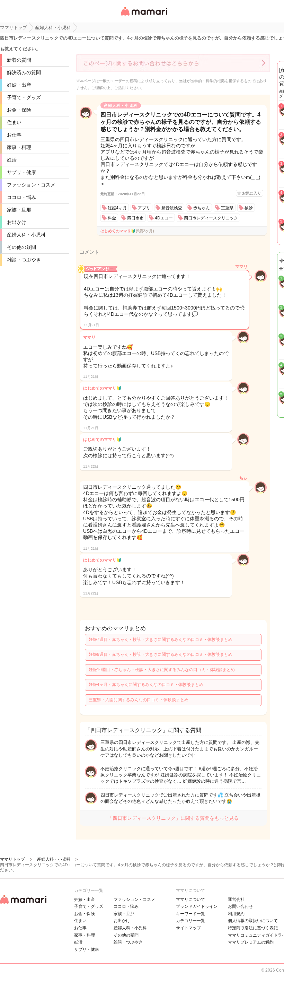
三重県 (227, 208)
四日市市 (135, 218)
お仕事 (14, 135)
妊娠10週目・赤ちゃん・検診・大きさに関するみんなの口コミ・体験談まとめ (162, 669)
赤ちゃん (201, 208)
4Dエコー (164, 218)
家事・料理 (19, 147)
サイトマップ (188, 927)
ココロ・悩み (21, 197)
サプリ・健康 (21, 172)
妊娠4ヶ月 (117, 208)
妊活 (12, 160)
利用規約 (236, 913)
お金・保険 (19, 110)
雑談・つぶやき (24, 259)
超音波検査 (171, 208)
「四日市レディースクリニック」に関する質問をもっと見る (173, 818)
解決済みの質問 (24, 72)
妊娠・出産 (19, 85)
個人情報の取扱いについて (253, 920)
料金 (112, 218)
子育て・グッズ (24, 97)
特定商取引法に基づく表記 (253, 927)
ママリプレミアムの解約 (251, 942)
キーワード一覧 (190, 913)
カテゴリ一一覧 (190, 920)
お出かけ (16, 222)
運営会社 (236, 899)
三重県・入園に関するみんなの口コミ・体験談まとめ (138, 699)
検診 (249, 208)
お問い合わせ (240, 906)
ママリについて (190, 899)
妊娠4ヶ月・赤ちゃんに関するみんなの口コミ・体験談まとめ (146, 684)
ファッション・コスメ (31, 185)
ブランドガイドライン (197, 906)
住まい (14, 122)
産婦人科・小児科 (26, 234)
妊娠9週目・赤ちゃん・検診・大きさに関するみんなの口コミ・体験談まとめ (160, 654)
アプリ (144, 208)
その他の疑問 (21, 247)
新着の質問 (19, 60)
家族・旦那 (19, 209)
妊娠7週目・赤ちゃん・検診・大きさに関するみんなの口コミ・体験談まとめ (160, 639)
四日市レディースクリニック (211, 218)
